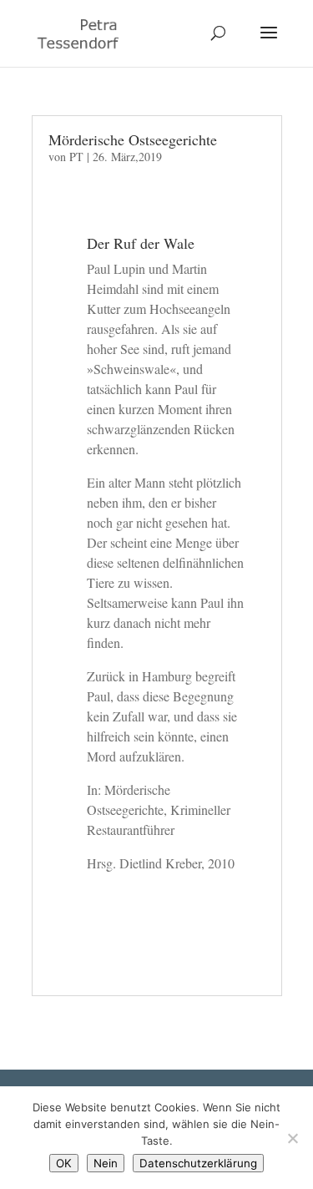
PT (76, 156)
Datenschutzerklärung (198, 1163)
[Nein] (292, 1138)
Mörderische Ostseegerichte (132, 139)
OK (64, 1163)
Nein (105, 1163)
